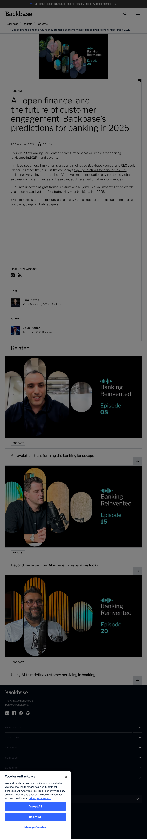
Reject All (35, 816)
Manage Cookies (35, 827)
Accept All (35, 806)
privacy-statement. (40, 798)
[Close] (66, 777)
